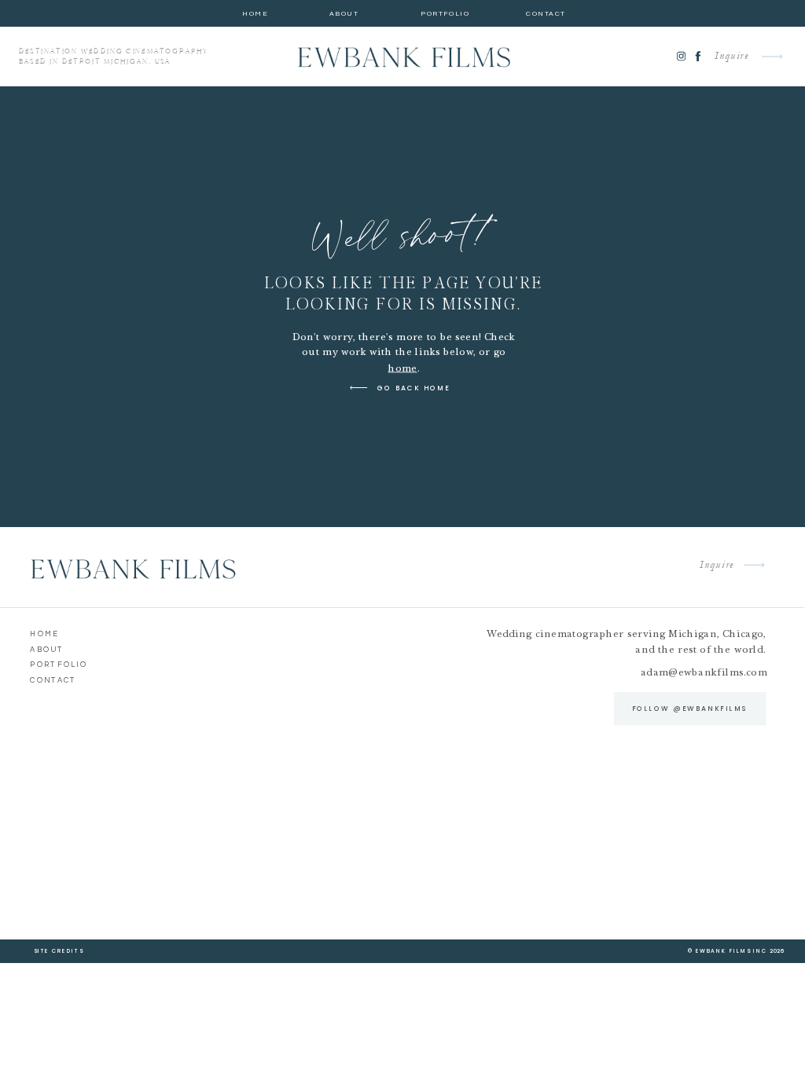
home (402, 368)
